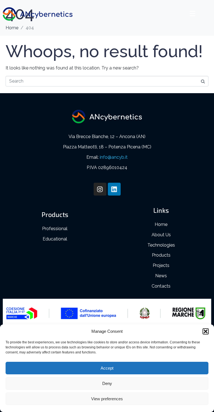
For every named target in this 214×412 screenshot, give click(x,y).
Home (161, 224)
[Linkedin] (114, 189)
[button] (205, 331)
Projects (161, 265)
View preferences (107, 398)
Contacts (161, 286)
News (161, 275)
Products (161, 255)
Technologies (161, 245)
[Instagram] (100, 189)
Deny (107, 383)
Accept (107, 368)
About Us (161, 234)
